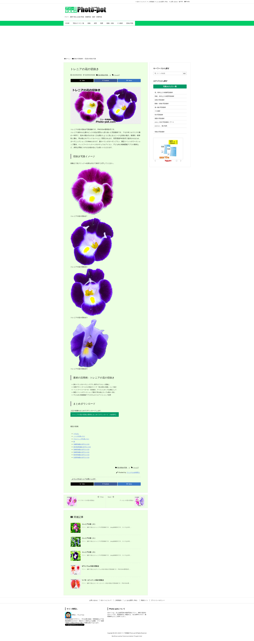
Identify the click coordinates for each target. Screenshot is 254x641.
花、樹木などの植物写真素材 (164, 92)
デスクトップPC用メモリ (81, 439)
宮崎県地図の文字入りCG (81, 452)
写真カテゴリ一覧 (170, 86)
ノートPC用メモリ (79, 436)
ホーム (68, 58)
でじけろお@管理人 (133, 472)
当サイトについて (141, 1)
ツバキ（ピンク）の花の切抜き (93, 580)
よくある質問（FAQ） (162, 1)
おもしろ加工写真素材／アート (164, 122)
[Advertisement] (127, 40)
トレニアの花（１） (89, 538)
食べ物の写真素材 (160, 107)
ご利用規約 (151, 1)
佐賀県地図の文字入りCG (81, 457)
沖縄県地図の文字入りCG (81, 444)
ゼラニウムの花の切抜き (90, 566)
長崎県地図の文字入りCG (81, 449)
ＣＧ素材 (157, 111)
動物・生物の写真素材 (162, 103)
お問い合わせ (174, 1)
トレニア (117, 75)
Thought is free (138, 636)
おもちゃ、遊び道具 (161, 126)
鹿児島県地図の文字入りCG (82, 447)
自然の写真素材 (159, 100)
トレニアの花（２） (89, 524)
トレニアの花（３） (89, 552)
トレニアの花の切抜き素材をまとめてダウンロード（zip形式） (94, 414)
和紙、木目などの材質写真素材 (164, 96)
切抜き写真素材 (78, 58)
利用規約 (120, 614)
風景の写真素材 (159, 118)
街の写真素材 (159, 114)
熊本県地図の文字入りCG (81, 455)
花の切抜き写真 (91, 58)
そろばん (76, 434)
